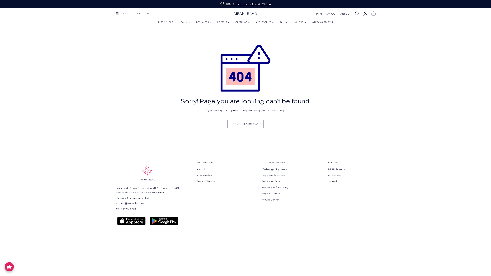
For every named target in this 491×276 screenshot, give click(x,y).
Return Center (270, 199)
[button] (357, 13)
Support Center (271, 193)
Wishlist (345, 13)
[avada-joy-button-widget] (9, 266)
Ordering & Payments (274, 169)
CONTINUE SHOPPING (245, 124)
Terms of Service (205, 181)
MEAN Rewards (325, 13)
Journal (332, 181)
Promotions (334, 175)
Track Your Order (272, 181)
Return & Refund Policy (275, 187)
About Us (201, 169)
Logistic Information (273, 175)
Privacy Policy (204, 175)
